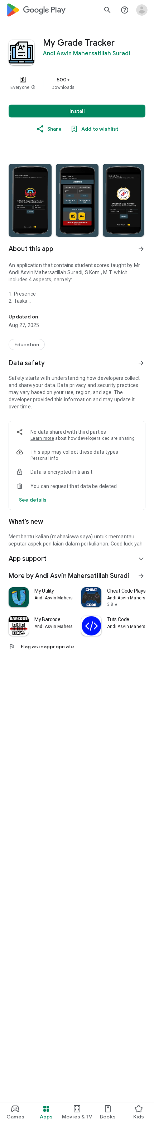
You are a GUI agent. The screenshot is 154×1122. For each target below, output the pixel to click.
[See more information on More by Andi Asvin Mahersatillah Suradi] (141, 575)
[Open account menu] (141, 10)
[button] (33, 87)
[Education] (27, 344)
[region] (77, 83)
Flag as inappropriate (41, 646)
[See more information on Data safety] (141, 363)
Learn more (42, 438)
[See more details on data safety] (33, 499)
